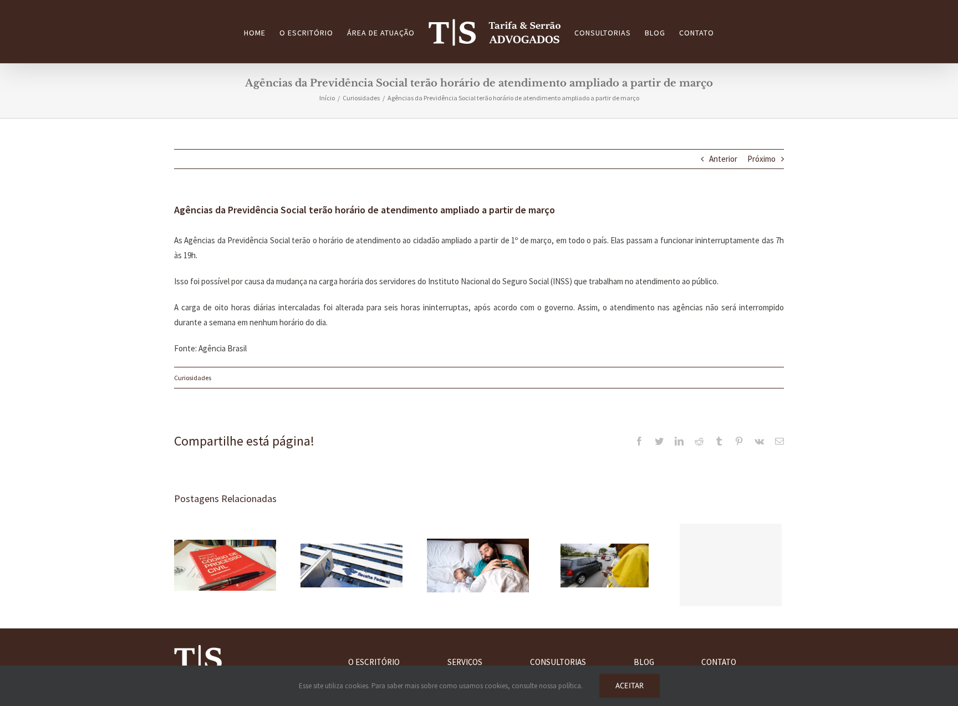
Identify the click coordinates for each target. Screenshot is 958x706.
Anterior (723, 159)
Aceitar (629, 685)
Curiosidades (192, 378)
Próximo (761, 159)
